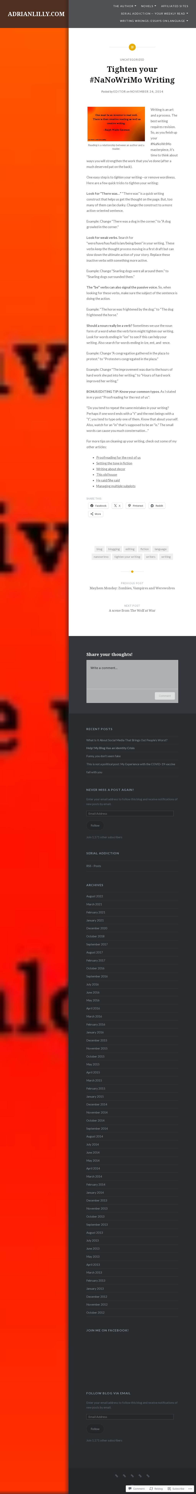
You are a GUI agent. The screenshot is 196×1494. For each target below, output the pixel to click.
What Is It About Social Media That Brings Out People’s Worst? (126, 740)
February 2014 (95, 1184)
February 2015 (95, 1088)
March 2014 (94, 1176)
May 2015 (93, 1064)
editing (130, 549)
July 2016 (92, 984)
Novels (147, 6)
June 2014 (93, 1152)
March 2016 (94, 1016)
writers (150, 556)
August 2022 (94, 896)
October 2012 (95, 1312)
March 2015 (94, 1080)
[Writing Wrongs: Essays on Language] (148, 1475)
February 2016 (95, 1024)
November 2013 (97, 1208)
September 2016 (97, 976)
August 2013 (94, 1232)
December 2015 (96, 1040)
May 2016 (93, 1000)
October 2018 (95, 936)
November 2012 (97, 1304)
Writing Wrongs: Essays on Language (152, 20)
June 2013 (93, 1248)
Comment (165, 695)
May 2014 (93, 1160)
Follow (95, 825)
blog (99, 549)
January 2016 (95, 1032)
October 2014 (95, 1120)
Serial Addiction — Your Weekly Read (153, 13)
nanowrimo (101, 556)
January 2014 (95, 1192)
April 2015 (93, 1072)
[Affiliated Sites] (132, 1475)
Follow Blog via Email (108, 1393)
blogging (114, 549)
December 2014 (96, 1104)
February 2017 (95, 960)
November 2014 (97, 1112)
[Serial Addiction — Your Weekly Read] (140, 1475)
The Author (123, 6)
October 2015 (95, 1056)
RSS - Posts (93, 866)
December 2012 (96, 1296)
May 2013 (93, 1256)
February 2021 (95, 912)
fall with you (94, 772)
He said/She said (108, 480)
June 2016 (93, 992)
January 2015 (95, 1096)
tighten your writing (127, 556)
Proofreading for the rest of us (118, 457)
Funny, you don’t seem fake (103, 756)
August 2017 (94, 952)
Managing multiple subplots (116, 486)
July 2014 (92, 1144)
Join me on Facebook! (107, 1330)
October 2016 (95, 968)
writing (166, 556)
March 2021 (94, 904)
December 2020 (96, 928)
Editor (119, 91)
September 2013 (97, 1224)
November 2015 (97, 1048)
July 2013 (92, 1240)
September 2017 (97, 944)
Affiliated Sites (174, 6)
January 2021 (95, 920)
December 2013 (96, 1200)
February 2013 (95, 1280)
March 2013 (94, 1272)
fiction (144, 549)
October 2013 (95, 1216)
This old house (106, 475)
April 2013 (93, 1264)
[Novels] (124, 1475)
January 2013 (95, 1288)
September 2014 (97, 1128)
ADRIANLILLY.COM (36, 14)
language (161, 549)
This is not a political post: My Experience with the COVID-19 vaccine (130, 764)
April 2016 (93, 1008)
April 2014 (93, 1168)
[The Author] (116, 1475)
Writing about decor (110, 469)
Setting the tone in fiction (114, 463)
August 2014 (94, 1136)
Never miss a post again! (110, 789)
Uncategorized (132, 59)
